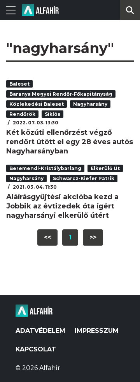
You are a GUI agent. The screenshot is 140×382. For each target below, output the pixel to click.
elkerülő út (105, 168)
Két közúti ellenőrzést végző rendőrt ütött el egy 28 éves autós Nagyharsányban (69, 141)
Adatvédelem (40, 330)
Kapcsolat (36, 349)
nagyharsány (90, 104)
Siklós (52, 114)
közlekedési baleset (36, 104)
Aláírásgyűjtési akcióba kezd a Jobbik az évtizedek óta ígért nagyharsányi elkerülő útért (62, 206)
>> (92, 237)
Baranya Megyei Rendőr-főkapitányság (60, 94)
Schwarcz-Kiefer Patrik (83, 178)
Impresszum (97, 330)
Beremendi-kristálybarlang (45, 168)
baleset (19, 84)
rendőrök (22, 114)
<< (47, 237)
